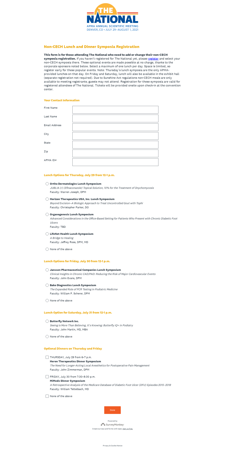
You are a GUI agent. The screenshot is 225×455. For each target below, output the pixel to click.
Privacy (106, 445)
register (153, 59)
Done (112, 410)
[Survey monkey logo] (112, 424)
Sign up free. (128, 429)
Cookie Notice (116, 445)
